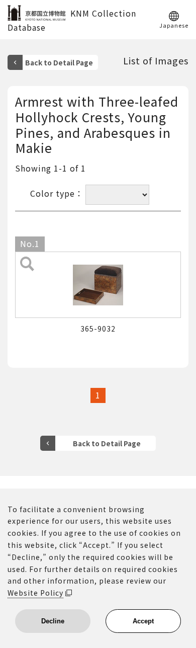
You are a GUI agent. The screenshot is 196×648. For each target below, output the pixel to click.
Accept (143, 621)
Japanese (173, 24)
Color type (52, 193)
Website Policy (35, 593)
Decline (52, 621)
